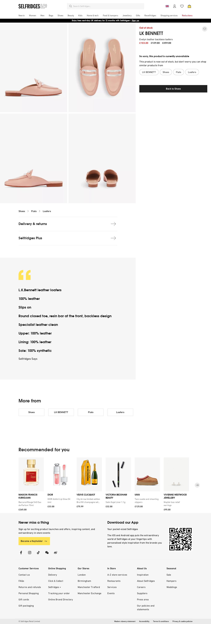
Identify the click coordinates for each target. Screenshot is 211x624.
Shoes (22, 211)
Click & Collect (55, 580)
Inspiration (143, 574)
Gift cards (24, 599)
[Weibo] (55, 554)
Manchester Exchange (89, 593)
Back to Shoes (173, 88)
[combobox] (108, 6)
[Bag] (189, 6)
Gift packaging (26, 605)
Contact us (24, 574)
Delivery (52, 574)
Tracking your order (59, 593)
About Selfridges (146, 580)
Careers (141, 587)
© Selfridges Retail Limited (29, 621)
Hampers (171, 580)
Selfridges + (54, 587)
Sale (169, 574)
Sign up (135, 20)
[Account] (174, 6)
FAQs (21, 580)
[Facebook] (21, 554)
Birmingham (84, 580)
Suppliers (142, 593)
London (82, 574)
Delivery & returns (33, 224)
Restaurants (113, 580)
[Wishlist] (182, 6)
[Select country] (167, 6)
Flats (34, 211)
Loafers (47, 211)
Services (112, 587)
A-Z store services (117, 574)
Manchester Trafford (89, 587)
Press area (143, 599)
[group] (105, 485)
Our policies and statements (145, 607)
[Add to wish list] (204, 29)
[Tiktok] (38, 554)
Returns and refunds (30, 587)
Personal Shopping (29, 593)
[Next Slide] (197, 485)
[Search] (70, 6)
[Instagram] (29, 554)
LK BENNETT (151, 33)
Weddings (172, 587)
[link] (31, 504)
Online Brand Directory (60, 599)
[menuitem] (22, 15)
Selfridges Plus (30, 238)
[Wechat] (46, 554)
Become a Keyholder (32, 541)
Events (111, 593)
